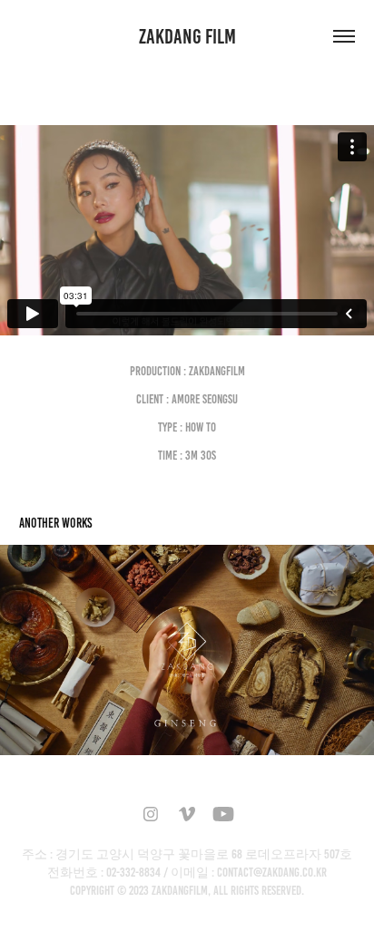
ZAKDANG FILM (187, 36)
